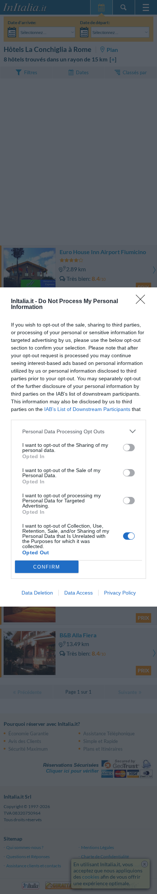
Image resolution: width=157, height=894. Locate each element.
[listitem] (78, 431)
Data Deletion (37, 593)
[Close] (143, 302)
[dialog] (78, 447)
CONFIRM (46, 567)
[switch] (129, 447)
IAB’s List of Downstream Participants (87, 409)
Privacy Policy (120, 593)
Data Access (78, 593)
